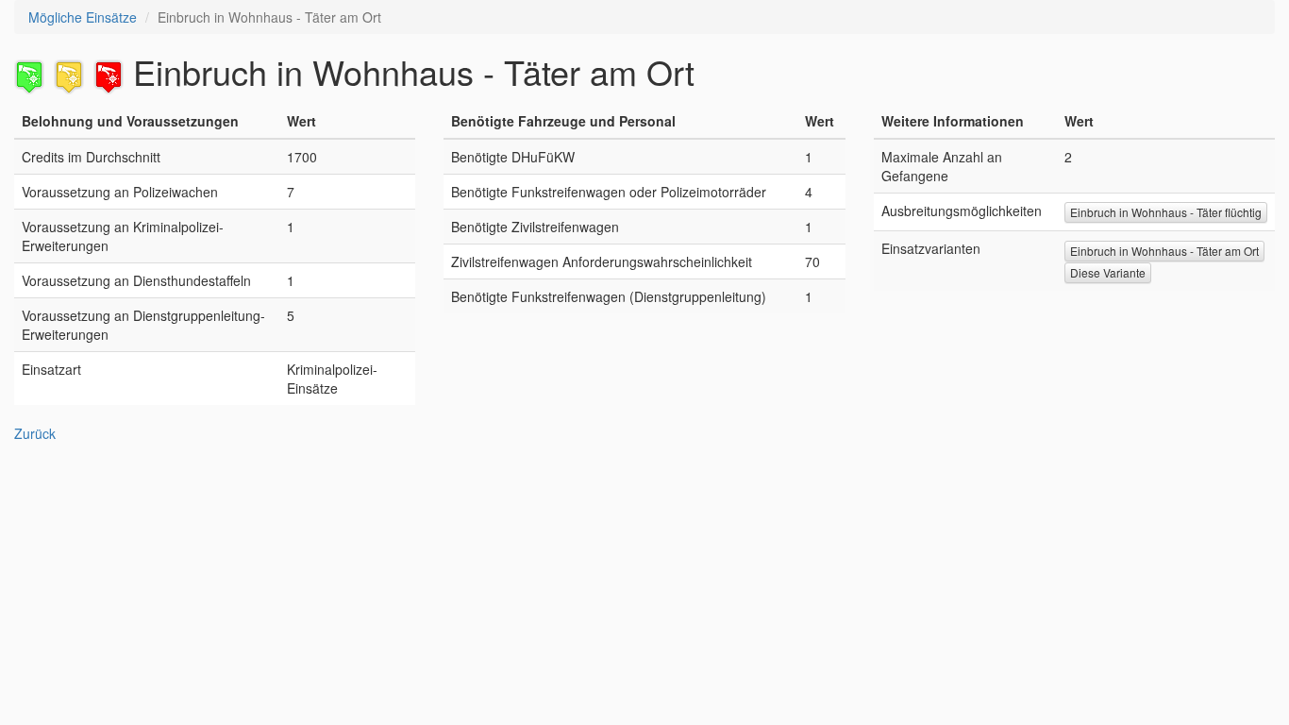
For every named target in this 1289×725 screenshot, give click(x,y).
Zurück (35, 433)
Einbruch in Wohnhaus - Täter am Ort (1164, 251)
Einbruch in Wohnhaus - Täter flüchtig (1166, 212)
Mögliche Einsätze (82, 17)
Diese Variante (1108, 272)
